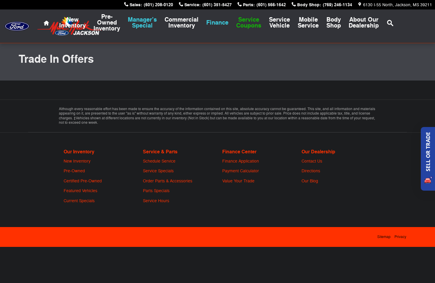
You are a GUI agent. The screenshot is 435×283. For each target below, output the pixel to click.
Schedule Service (159, 161)
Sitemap (384, 236)
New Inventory (77, 161)
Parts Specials (156, 190)
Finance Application (240, 161)
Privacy (400, 236)
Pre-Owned (74, 170)
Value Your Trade (238, 181)
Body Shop (333, 23)
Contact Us (312, 161)
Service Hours (156, 200)
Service (279, 23)
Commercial (182, 23)
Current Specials (79, 200)
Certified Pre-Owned (83, 181)
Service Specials (158, 170)
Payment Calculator (240, 170)
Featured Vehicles (80, 190)
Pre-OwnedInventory (107, 23)
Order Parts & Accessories (167, 181)
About (364, 23)
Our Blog (310, 181)
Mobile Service (308, 23)
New (72, 23)
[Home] (17, 26)
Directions (311, 170)
